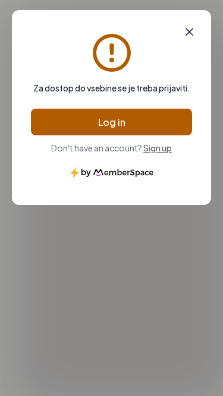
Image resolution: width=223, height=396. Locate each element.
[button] (189, 32)
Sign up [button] (157, 147)
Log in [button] (111, 122)
